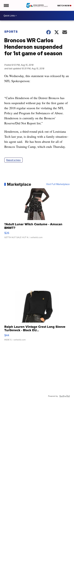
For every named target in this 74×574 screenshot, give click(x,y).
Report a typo (13, 160)
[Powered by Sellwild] (64, 396)
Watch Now (63, 6)
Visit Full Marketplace (58, 184)
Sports (11, 31)
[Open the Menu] (6, 5)
